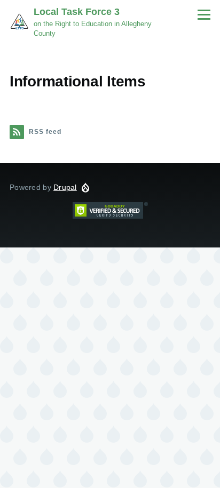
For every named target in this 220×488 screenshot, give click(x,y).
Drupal (65, 187)
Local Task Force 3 (77, 11)
